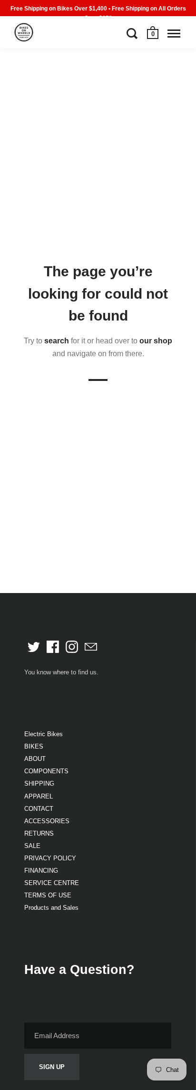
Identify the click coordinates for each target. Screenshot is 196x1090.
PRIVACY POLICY (50, 858)
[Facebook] (53, 647)
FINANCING (41, 870)
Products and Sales (51, 907)
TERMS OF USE (47, 895)
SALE (32, 845)
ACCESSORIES (46, 821)
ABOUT (35, 758)
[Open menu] (173, 33)
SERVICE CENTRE (51, 882)
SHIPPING (39, 783)
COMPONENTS (46, 771)
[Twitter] (34, 647)
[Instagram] (72, 647)
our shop (155, 341)
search (56, 341)
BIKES (33, 746)
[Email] (91, 647)
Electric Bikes (43, 734)
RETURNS (39, 833)
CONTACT (38, 808)
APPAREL (38, 796)
